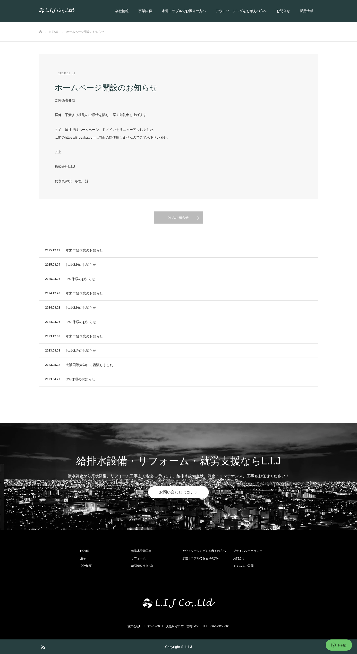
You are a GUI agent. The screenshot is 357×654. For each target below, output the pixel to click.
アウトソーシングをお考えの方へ (241, 11)
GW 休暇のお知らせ (81, 322)
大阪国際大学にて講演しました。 (91, 365)
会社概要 (86, 566)
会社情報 (122, 11)
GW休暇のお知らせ (80, 279)
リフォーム (138, 558)
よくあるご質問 (243, 566)
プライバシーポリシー (247, 551)
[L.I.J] (75, 10)
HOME (84, 551)
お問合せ (283, 11)
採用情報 (306, 11)
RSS (42, 646)
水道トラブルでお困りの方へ (184, 11)
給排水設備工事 (141, 551)
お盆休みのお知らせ (81, 350)
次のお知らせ (178, 217)
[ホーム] (40, 23)
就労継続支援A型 (142, 566)
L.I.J (188, 647)
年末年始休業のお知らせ (84, 250)
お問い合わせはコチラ (178, 492)
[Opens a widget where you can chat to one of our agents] (338, 645)
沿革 (83, 558)
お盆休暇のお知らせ (81, 265)
